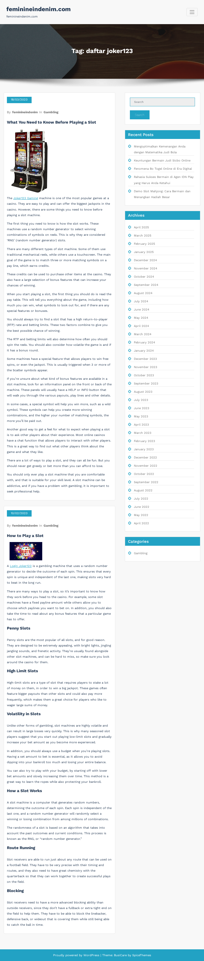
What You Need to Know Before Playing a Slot (51, 122)
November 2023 (145, 367)
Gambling (51, 112)
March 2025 (142, 235)
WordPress (91, 955)
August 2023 (143, 392)
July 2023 (141, 400)
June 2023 (141, 408)
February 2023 (144, 441)
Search (139, 115)
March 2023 (142, 433)
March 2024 (142, 334)
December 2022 (145, 457)
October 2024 (144, 276)
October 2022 (144, 474)
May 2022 (141, 515)
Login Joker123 (21, 566)
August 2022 (143, 490)
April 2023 (141, 424)
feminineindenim (25, 112)
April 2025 (141, 227)
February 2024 (144, 342)
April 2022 (141, 523)
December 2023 (145, 359)
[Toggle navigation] (192, 12)
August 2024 (143, 293)
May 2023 (141, 416)
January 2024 (144, 350)
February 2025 (144, 244)
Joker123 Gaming (25, 198)
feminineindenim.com (38, 9)
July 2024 (141, 301)
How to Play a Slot (25, 535)
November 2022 (145, 466)
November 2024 (145, 268)
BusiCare (121, 955)
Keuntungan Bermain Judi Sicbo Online (162, 160)
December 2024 (145, 260)
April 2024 (141, 326)
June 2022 (141, 507)
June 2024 (141, 309)
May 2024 (141, 318)
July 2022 (141, 498)
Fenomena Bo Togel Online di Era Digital (163, 169)
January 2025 (144, 252)
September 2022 (146, 482)
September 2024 (146, 285)
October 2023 (144, 375)
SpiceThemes (141, 955)
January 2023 (144, 449)
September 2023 (146, 383)
